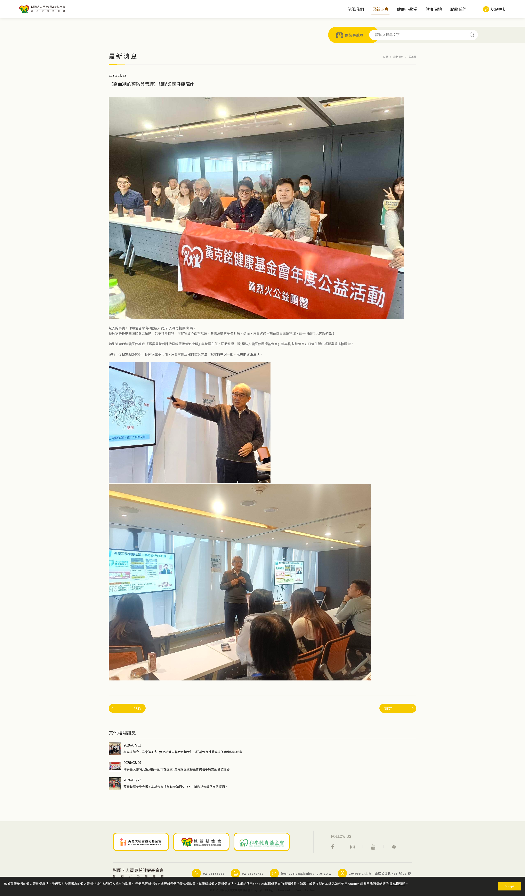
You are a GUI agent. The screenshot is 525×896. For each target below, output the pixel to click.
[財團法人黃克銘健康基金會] (138, 873)
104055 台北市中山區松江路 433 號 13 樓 (380, 873)
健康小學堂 (407, 9)
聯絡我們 (458, 9)
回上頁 (413, 56)
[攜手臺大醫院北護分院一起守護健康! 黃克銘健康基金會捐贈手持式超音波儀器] (115, 766)
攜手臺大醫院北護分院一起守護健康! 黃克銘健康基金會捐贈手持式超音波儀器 (176, 769)
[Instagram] (352, 846)
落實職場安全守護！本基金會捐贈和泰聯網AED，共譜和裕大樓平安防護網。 (175, 786)
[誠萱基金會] (201, 842)
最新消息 (380, 9)
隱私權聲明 (397, 883)
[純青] (262, 842)
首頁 (385, 56)
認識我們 (356, 9)
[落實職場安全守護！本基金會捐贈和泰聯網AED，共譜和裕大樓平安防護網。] (115, 783)
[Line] (393, 846)
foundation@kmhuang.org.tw (306, 873)
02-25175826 (214, 873)
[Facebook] (332, 846)
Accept (509, 886)
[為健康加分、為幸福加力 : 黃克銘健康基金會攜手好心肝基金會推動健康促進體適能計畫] (115, 748)
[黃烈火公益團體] (141, 842)
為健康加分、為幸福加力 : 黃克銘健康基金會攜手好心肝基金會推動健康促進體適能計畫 (182, 752)
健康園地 (434, 9)
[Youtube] (373, 846)
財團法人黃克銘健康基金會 (43, 9)
